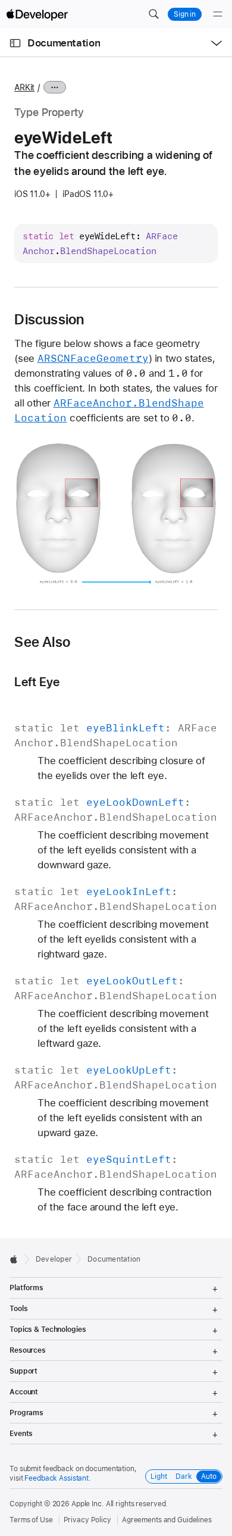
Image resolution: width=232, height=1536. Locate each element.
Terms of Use (31, 1520)
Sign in (185, 14)
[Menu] (217, 14)
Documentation (63, 43)
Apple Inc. (87, 1504)
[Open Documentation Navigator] (15, 43)
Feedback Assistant (56, 1478)
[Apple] (17, 1259)
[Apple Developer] (37, 14)
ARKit (24, 87)
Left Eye (36, 681)
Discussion (49, 319)
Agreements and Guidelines (167, 1520)
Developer (54, 1259)
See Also (42, 642)
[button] (153, 14)
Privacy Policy (87, 1520)
